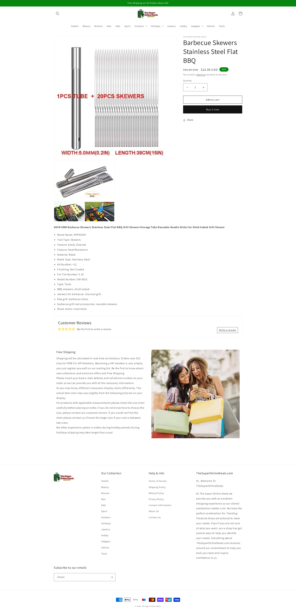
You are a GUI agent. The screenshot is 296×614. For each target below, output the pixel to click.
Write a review (227, 330)
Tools (104, 553)
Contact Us (155, 517)
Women (105, 493)
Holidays (106, 523)
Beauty (105, 487)
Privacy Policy (156, 499)
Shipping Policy (157, 487)
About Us (154, 511)
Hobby (104, 535)
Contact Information (160, 505)
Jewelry (105, 529)
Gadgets (105, 541)
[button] (57, 13)
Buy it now (212, 109)
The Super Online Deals (151, 606)
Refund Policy (156, 493)
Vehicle (105, 547)
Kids (103, 505)
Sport (104, 511)
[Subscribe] (111, 577)
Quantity (187, 80)
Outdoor (106, 517)
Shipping (200, 74)
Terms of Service (158, 481)
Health (105, 481)
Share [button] (190, 120)
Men (103, 499)
